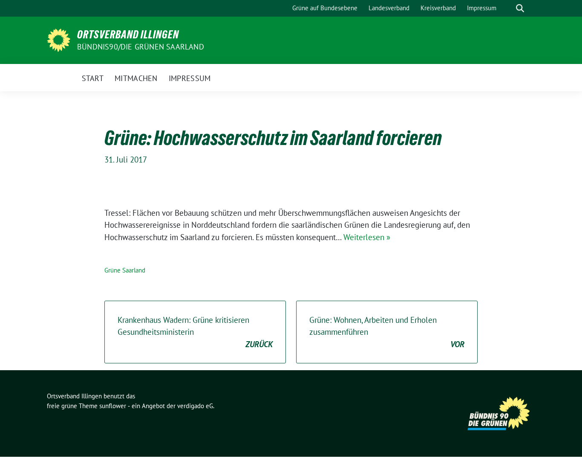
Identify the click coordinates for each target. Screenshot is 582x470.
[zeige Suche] (520, 8)
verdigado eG (195, 406)
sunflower (112, 406)
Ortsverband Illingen (128, 34)
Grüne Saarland (124, 270)
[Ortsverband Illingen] (58, 39)
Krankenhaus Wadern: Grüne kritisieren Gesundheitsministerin (195, 332)
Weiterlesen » (366, 237)
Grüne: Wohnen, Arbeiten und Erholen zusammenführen (386, 332)
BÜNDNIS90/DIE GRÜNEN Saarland (140, 47)
